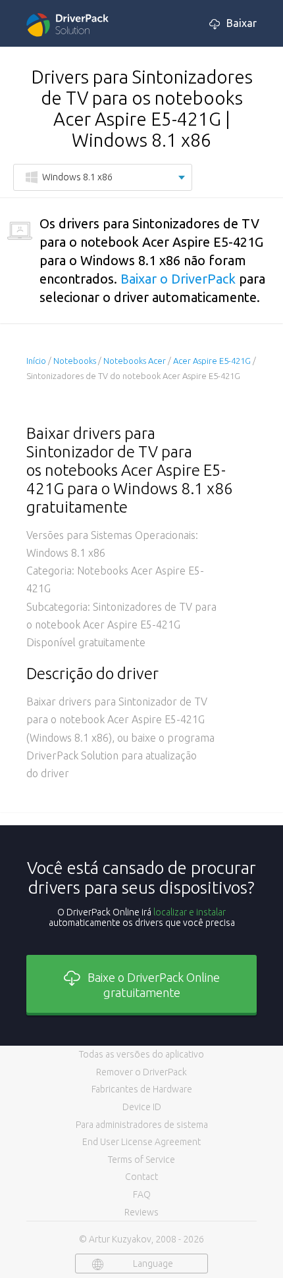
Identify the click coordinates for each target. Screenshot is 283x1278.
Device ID (141, 1107)
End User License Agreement (141, 1142)
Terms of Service (141, 1159)
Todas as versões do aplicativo (141, 1054)
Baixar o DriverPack (178, 278)
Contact (141, 1176)
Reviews (141, 1212)
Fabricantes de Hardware (141, 1089)
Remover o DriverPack (141, 1072)
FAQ (142, 1194)
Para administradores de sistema (142, 1124)
